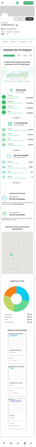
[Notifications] (31, 443)
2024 (31, 55)
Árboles (5, 42)
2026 (18, 55)
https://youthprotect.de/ (10, 29)
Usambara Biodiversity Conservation (13, 98)
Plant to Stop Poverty (13, 108)
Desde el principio (9, 55)
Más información (19, 204)
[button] (11, 253)
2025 (25, 55)
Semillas (13, 42)
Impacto (31, 42)
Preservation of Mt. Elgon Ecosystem (17, 178)
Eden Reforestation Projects (14, 103)
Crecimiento (22, 42)
